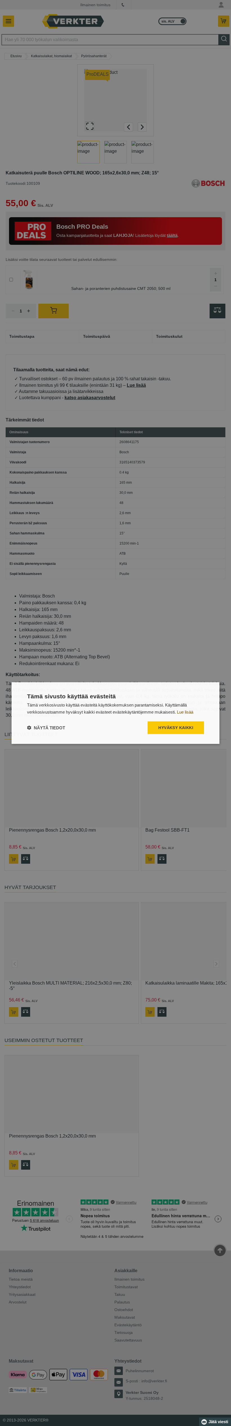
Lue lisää (185, 712)
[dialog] (115, 713)
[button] (46, 727)
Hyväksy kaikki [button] (175, 727)
